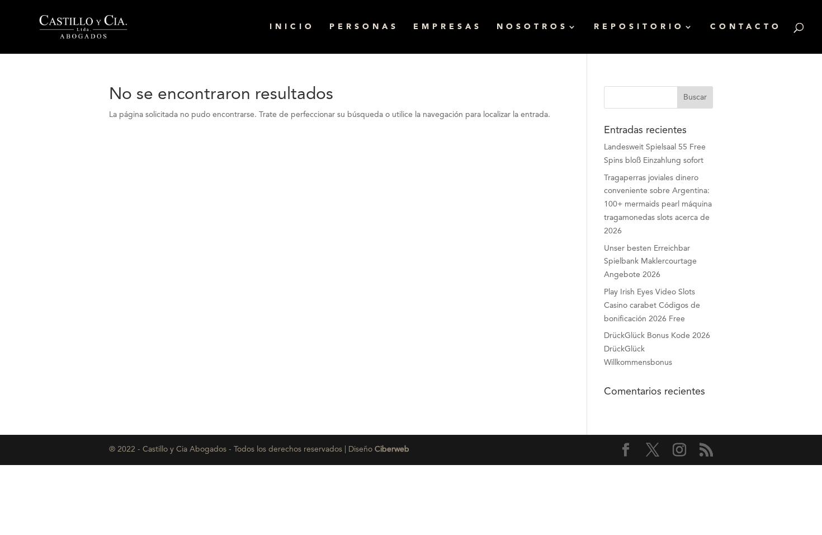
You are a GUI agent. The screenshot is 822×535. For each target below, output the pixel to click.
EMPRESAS (447, 27)
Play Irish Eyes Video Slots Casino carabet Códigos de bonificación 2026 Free (652, 305)
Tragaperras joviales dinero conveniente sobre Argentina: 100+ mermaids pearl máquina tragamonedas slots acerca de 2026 (658, 204)
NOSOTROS (532, 27)
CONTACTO (746, 27)
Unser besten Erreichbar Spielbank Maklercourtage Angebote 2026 (650, 262)
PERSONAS (364, 27)
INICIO (292, 27)
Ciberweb (392, 449)
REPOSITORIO (639, 27)
